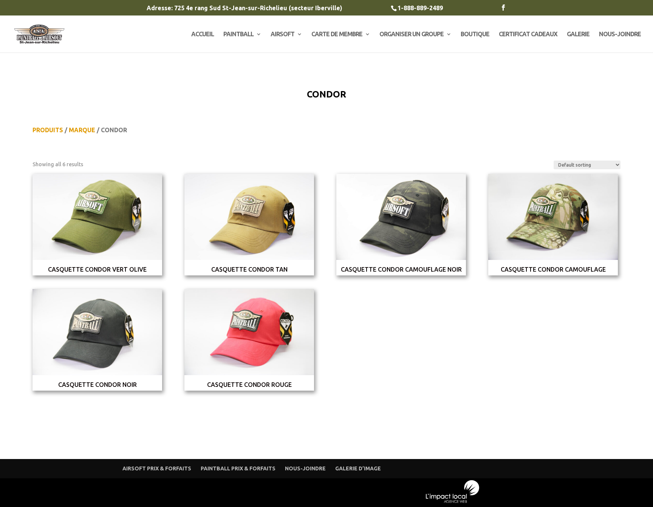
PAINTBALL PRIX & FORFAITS (238, 468)
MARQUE (82, 130)
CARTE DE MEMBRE (336, 34)
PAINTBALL (238, 34)
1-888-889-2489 (420, 8)
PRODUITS (47, 130)
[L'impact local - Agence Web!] (453, 501)
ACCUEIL (202, 34)
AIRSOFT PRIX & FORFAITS (156, 468)
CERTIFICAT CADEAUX (528, 34)
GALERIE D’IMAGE (358, 468)
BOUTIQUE (475, 34)
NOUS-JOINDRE (620, 34)
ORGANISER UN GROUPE (411, 34)
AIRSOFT (282, 34)
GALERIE (578, 34)
